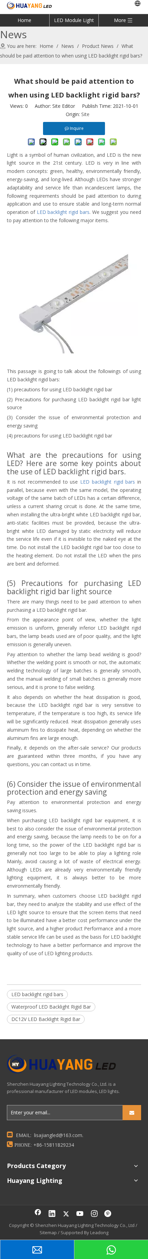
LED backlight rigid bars (37, 994)
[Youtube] (80, 1214)
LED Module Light (74, 20)
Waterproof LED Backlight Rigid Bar (51, 1006)
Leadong (99, 1232)
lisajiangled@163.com (58, 1135)
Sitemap (48, 1232)
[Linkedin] (51, 1214)
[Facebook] (37, 1214)
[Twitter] (66, 1214)
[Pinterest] (108, 1214)
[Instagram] (94, 1214)
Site (85, 114)
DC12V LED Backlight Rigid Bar (45, 1019)
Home (24, 20)
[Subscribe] (132, 1112)
